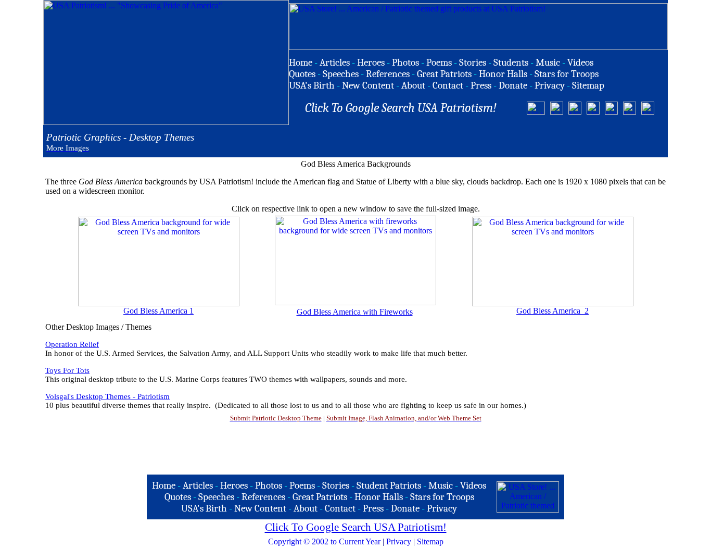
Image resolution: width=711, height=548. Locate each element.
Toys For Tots (67, 370)
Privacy (398, 541)
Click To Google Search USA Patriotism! (356, 527)
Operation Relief (72, 344)
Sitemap (430, 541)
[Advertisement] (545, 141)
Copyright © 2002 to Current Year (324, 541)
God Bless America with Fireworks (355, 311)
